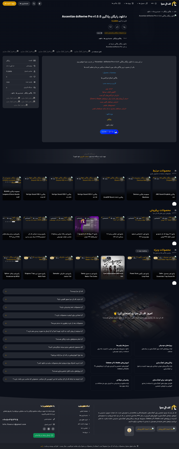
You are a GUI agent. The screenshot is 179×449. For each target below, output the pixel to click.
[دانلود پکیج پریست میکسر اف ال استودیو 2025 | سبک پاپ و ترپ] (35, 228)
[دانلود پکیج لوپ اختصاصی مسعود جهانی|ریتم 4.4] (139, 228)
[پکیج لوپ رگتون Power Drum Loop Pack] (139, 268)
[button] (16, 182)
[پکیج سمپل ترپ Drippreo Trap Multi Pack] (35, 268)
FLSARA (115, 21)
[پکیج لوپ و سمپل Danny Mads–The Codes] (87, 268)
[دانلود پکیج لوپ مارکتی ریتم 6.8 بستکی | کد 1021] (113, 228)
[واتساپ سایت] (44, 429)
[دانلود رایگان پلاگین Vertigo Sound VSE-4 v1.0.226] (61, 188)
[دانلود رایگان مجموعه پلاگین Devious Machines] (139, 188)
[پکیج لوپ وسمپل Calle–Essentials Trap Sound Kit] (164, 268)
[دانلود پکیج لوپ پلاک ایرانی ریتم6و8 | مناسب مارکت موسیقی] (61, 228)
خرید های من (83, 420)
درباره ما (85, 432)
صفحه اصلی (84, 411)
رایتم (42, 446)
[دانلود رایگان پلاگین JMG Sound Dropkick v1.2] (164, 188)
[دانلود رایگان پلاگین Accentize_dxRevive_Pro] (109, 134)
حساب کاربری (84, 157)
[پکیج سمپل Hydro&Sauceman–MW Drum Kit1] (113, 268)
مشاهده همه (142, 251)
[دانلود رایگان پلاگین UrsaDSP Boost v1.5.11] (113, 188)
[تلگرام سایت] (48, 429)
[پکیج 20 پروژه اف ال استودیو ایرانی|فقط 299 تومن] (87, 228)
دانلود (149, 11)
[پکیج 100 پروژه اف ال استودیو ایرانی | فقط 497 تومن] (164, 228)
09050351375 (10, 419)
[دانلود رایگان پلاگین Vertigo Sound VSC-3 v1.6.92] (87, 188)
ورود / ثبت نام (9, 3)
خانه (175, 11)
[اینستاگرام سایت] (53, 429)
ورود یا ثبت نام (83, 424)
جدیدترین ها (24, 3)
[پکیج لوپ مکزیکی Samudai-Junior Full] (61, 268)
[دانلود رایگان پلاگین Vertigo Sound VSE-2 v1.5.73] (35, 188)
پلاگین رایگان (167, 11)
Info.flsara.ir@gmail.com (14, 424)
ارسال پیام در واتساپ (42, 435)
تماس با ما (84, 428)
